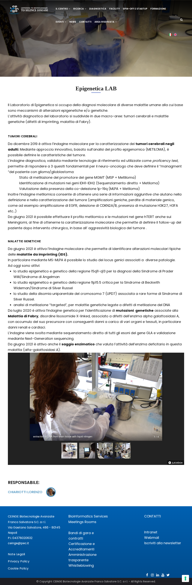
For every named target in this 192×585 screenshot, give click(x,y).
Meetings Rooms (82, 522)
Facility (114, 8)
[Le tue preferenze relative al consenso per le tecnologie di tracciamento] (185, 578)
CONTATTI (152, 516)
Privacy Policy (18, 561)
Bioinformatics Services (88, 516)
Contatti (85, 21)
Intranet (150, 532)
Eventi (60, 21)
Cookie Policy (18, 568)
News (72, 21)
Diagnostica (97, 8)
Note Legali (16, 554)
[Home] (29, 8)
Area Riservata (104, 21)
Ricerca (78, 8)
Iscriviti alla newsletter (162, 543)
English (175, 34)
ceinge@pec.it (18, 543)
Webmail (151, 537)
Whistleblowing (81, 565)
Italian (170, 34)
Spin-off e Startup (135, 8)
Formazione (158, 8)
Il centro (62, 8)
